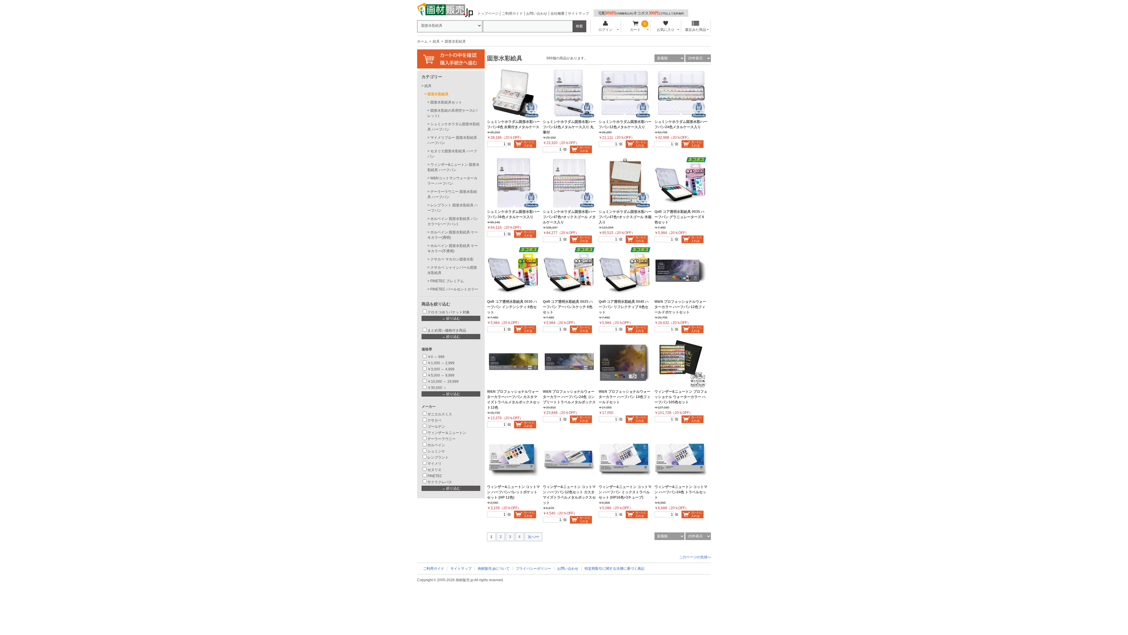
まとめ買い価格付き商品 (446, 330)
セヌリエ (434, 470)
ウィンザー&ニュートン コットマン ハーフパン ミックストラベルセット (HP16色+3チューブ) (625, 492)
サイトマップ (578, 13)
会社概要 (557, 13)
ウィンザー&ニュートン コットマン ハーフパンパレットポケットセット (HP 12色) (513, 492)
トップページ (487, 13)
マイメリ (434, 464)
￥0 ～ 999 (435, 357)
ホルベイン (436, 445)
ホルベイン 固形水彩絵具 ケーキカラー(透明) (452, 235)
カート (635, 30)
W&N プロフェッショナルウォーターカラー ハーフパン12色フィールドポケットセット (680, 307)
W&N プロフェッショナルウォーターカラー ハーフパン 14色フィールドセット (624, 397)
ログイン (605, 30)
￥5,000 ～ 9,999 (440, 375)
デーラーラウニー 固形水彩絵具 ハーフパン (452, 194)
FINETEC (434, 476)
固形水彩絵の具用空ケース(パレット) (452, 113)
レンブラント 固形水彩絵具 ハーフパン (452, 208)
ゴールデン (436, 427)
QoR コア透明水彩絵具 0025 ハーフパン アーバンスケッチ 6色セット (568, 307)
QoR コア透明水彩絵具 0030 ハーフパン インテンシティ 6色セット (512, 307)
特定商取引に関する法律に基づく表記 (614, 569)
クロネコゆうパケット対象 (448, 312)
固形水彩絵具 (438, 94)
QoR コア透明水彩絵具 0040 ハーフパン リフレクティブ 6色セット (624, 307)
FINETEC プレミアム (447, 281)
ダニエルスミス (439, 414)
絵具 (436, 41)
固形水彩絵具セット (446, 102)
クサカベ (434, 420)
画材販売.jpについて (494, 569)
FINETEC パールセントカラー (454, 289)
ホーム (422, 41)
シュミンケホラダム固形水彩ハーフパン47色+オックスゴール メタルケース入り (569, 217)
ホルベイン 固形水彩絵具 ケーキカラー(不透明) (452, 248)
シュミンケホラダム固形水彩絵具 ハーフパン (453, 126)
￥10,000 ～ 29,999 (443, 382)
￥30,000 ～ (437, 388)
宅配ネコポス (641, 13)
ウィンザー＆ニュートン (446, 433)
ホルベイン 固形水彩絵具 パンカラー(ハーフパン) (452, 221)
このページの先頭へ (695, 557)
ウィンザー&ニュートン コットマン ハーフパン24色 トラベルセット (680, 492)
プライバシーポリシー (533, 569)
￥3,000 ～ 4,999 (440, 369)
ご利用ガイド (512, 13)
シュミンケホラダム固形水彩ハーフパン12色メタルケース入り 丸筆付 (569, 127)
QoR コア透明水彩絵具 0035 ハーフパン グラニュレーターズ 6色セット (679, 217)
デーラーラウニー (441, 439)
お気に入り (665, 30)
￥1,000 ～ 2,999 (440, 363)
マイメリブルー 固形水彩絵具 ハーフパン (452, 140)
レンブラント (438, 457)
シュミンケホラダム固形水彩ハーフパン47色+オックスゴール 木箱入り (625, 217)
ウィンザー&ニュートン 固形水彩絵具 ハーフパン (453, 167)
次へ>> (533, 537)
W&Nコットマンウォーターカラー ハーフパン (452, 181)
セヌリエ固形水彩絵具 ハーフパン (452, 153)
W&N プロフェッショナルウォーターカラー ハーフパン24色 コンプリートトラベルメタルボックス (569, 397)
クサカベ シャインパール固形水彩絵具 (452, 270)
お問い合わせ (536, 13)
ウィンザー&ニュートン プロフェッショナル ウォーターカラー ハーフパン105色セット (680, 397)
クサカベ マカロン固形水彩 (452, 259)
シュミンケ (436, 451)
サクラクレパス (439, 482)
